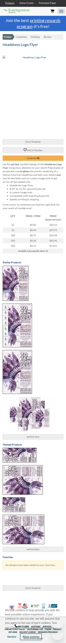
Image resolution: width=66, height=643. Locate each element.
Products (9, 3)
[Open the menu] (61, 11)
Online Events (26, 3)
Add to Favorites (35, 150)
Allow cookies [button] (31, 636)
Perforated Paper (47, 3)
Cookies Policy (19, 627)
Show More (34, 437)
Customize (21, 36)
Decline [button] (11, 636)
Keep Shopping (33, 142)
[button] (56, 628)
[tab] (33, 437)
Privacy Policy (45, 627)
